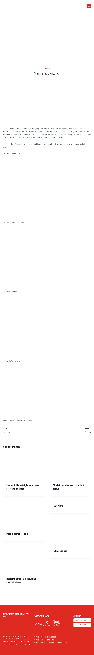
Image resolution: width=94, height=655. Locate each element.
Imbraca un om (8, 430)
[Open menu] (89, 6)
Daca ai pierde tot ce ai (17, 533)
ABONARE (82, 625)
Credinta (88, 430)
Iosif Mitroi (58, 506)
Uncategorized (47, 69)
